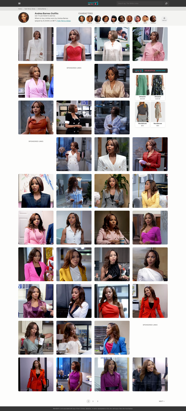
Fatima (98, 23)
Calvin (145, 23)
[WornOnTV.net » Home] (93, 3)
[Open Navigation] (19, 3)
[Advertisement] (74, 83)
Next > (162, 401)
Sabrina (89, 23)
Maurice (129, 23)
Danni (105, 23)
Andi (81, 23)
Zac (137, 23)
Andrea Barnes (42, 9)
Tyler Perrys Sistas (29, 9)
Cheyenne (121, 23)
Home (20, 9)
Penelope (153, 23)
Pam (113, 23)
